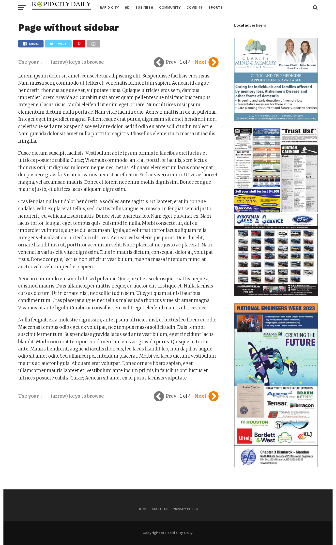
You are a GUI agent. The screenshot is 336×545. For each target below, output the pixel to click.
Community (170, 7)
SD (127, 7)
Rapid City (109, 7)
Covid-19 (194, 7)
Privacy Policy (186, 509)
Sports (215, 7)
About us (160, 509)
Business (144, 7)
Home (142, 509)
